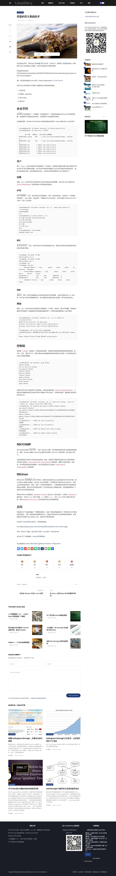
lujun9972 (34, 532)
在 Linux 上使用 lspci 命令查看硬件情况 (63, 594)
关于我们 (74, 872)
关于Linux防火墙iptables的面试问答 (23, 788)
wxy (44, 532)
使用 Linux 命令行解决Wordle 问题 (98, 86)
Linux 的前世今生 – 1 (98, 107)
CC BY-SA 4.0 (57, 81)
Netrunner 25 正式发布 (14, 836)
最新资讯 (50, 3)
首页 (42, 3)
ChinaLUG (96, 872)
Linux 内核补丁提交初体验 (99, 103)
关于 (81, 3)
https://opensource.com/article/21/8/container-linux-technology (44, 527)
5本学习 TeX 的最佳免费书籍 (99, 99)
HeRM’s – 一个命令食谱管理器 (18, 642)
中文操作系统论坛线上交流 (92, 16)
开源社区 (72, 3)
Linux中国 (20, 12)
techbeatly (27, 522)
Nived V (24, 532)
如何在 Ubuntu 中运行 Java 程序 (31, 593)
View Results (96, 858)
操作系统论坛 (103, 872)
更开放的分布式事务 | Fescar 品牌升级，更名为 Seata (18, 629)
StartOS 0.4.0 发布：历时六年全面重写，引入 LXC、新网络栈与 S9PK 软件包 (29, 830)
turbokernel (55, 532)
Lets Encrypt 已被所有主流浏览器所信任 (62, 788)
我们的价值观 (87, 872)
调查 (89, 3)
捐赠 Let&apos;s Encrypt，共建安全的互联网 (25, 739)
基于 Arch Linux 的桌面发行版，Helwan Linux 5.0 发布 (23, 833)
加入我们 (80, 872)
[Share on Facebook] (10, 37)
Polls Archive (88, 861)
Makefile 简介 (96, 93)
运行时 (46, 63)
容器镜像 (37, 63)
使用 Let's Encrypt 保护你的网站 (57, 642)
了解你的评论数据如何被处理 (38, 698)
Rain (39, 54)
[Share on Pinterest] (10, 47)
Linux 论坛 (62, 3)
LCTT (23, 536)
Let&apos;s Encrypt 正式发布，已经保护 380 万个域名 (63, 739)
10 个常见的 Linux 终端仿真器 (57, 615)
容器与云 (25, 584)
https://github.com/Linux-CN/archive (47, 544)
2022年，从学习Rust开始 (99, 77)
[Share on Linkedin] (10, 52)
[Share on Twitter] (10, 42)
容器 (64, 63)
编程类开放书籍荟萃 (97, 64)
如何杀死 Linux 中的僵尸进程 (99, 70)
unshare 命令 (69, 198)
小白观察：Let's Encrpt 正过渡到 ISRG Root (57, 629)
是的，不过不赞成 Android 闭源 (96, 836)
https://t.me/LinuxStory (70, 830)
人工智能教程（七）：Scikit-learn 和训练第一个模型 (18, 615)
